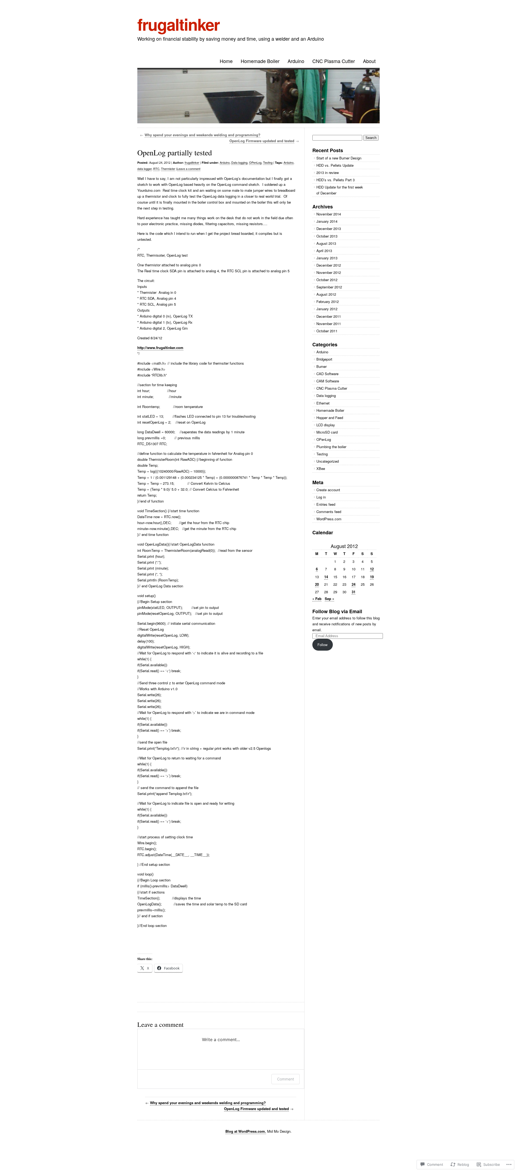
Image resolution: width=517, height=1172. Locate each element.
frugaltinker (178, 24)
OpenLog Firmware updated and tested (261, 140)
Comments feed (328, 511)
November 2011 (328, 323)
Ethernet (323, 403)
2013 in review (327, 172)
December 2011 (328, 316)
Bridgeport (324, 359)
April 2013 (324, 250)
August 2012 (326, 294)
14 (326, 576)
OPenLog (255, 162)
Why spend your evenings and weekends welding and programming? (202, 134)
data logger (144, 168)
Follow (322, 644)
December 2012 (328, 265)
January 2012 (326, 308)
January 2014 (326, 221)
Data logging (239, 162)
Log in (321, 497)
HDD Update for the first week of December (339, 190)
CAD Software (327, 373)
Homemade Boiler (260, 60)
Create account (328, 489)
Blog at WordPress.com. (245, 1131)
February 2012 (327, 301)
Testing (268, 162)
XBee (320, 468)
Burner (321, 366)
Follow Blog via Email (337, 611)
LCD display (325, 424)
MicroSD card (327, 432)
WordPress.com (328, 518)
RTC (156, 168)
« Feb (317, 598)
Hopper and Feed (329, 417)
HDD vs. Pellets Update (335, 165)
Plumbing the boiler (331, 446)
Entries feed (325, 504)
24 (353, 584)
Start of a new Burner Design (338, 158)
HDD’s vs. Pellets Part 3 (335, 179)
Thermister (168, 168)
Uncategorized (327, 461)
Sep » (329, 598)
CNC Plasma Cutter (333, 60)
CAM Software (327, 380)
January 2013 (326, 257)
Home (226, 60)
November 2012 (328, 272)
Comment (285, 1079)
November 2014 (328, 214)
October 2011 (326, 330)
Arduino (296, 60)
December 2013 (328, 228)
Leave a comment (188, 168)
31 (353, 591)
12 (372, 568)
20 (317, 584)
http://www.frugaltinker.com (160, 347)
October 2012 (326, 279)
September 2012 (329, 286)
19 (372, 576)
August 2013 (326, 243)
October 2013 (326, 236)
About (369, 60)
